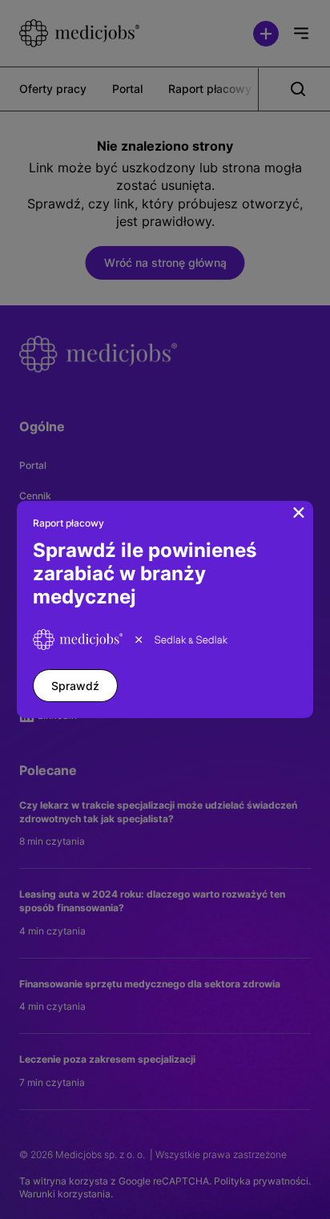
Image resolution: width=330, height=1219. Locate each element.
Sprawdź (75, 685)
